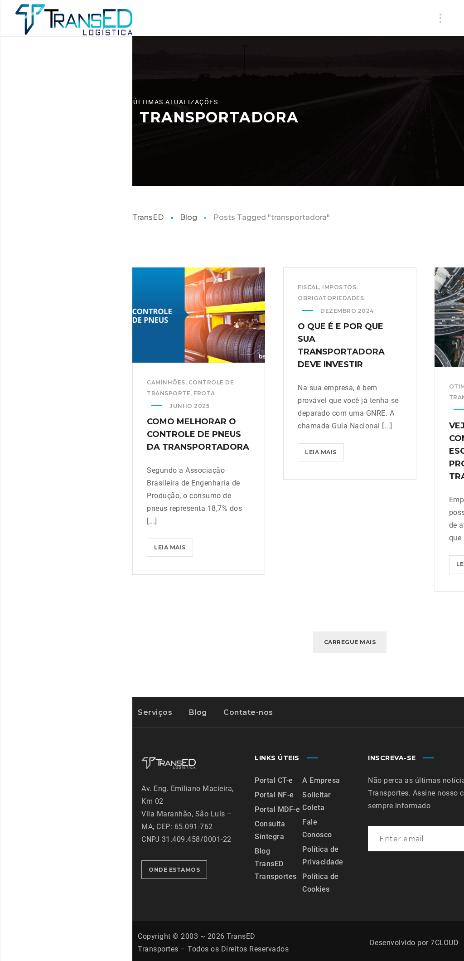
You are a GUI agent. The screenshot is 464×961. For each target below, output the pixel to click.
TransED (148, 217)
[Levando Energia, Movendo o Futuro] (73, 20)
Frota (204, 393)
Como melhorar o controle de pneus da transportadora (198, 434)
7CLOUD (444, 942)
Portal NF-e (274, 795)
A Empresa (321, 780)
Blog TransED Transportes (276, 864)
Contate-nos (248, 712)
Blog (188, 217)
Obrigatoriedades (331, 298)
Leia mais (173, 545)
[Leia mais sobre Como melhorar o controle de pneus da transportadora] (199, 315)
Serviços (155, 712)
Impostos (339, 287)
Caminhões (166, 382)
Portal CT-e (274, 780)
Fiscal (308, 287)
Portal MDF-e (277, 809)
